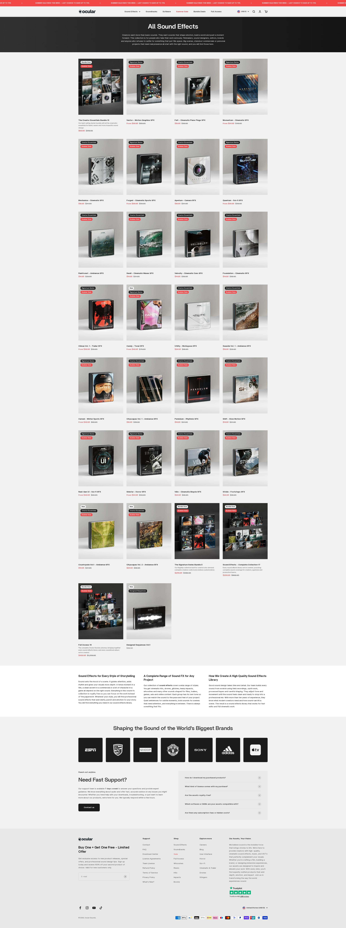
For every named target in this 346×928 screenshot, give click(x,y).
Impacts (177, 877)
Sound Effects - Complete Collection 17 (241, 565)
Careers (203, 845)
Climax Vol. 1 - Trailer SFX (90, 346)
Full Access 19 (85, 645)
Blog (202, 850)
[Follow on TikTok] (101, 908)
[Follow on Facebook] (80, 908)
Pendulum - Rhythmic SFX (186, 419)
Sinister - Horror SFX (136, 492)
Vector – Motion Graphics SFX (140, 120)
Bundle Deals (200, 11)
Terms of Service (150, 873)
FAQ (144, 850)
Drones (203, 873)
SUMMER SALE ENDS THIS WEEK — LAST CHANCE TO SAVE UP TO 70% (60, 3)
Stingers (203, 877)
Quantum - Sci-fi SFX (233, 200)
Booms (177, 882)
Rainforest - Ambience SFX (91, 273)
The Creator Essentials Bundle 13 (93, 120)
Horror (202, 859)
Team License (149, 863)
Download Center (150, 854)
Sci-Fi (202, 863)
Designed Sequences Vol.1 (138, 645)
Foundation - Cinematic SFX (236, 273)
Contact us (89, 807)
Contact (146, 845)
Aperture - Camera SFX (185, 200)
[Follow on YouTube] (94, 908)
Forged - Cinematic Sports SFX (141, 200)
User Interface (206, 854)
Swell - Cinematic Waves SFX (140, 273)
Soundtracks (151, 11)
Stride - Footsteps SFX (234, 492)
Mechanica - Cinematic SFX (91, 200)
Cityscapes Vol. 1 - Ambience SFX (142, 419)
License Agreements (152, 859)
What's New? (148, 882)
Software (167, 11)
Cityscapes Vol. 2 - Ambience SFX (142, 565)
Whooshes (178, 863)
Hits (175, 873)
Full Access (216, 11)
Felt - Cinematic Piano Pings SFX (190, 120)
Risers (176, 868)
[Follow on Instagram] (87, 908)
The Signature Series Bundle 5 (188, 565)
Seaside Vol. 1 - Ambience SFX (237, 346)
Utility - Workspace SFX (186, 346)
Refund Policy (149, 868)
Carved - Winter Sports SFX (91, 419)
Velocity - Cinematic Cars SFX (189, 273)
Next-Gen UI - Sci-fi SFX (89, 492)
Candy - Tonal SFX (135, 346)
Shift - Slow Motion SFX (234, 419)
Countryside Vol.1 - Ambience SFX (94, 565)
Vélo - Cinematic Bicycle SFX (188, 492)
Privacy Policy (149, 877)
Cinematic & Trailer (208, 868)
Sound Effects (131, 11)
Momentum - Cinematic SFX (236, 120)
